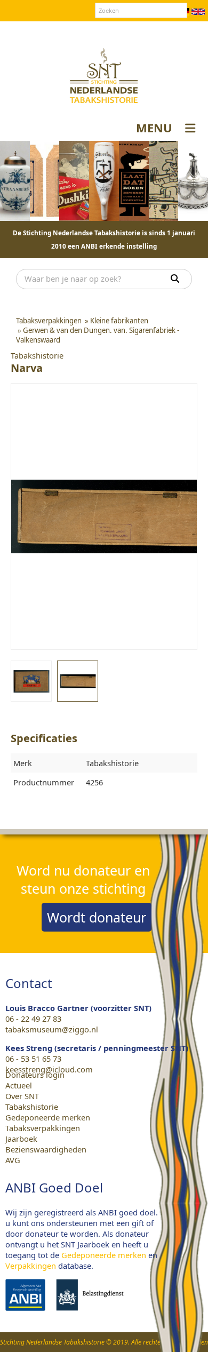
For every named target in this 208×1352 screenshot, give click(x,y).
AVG (12, 1160)
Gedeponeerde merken (47, 1117)
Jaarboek (21, 1138)
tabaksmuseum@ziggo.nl (51, 1029)
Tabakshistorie (31, 1106)
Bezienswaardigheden (45, 1149)
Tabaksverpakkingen (42, 1128)
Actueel (18, 1085)
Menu (154, 128)
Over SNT (51, 31)
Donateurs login (141, 31)
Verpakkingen (30, 1265)
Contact (90, 31)
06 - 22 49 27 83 (33, 1018)
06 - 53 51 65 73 (33, 1058)
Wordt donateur (96, 917)
